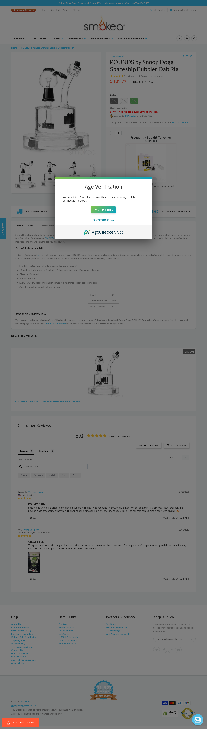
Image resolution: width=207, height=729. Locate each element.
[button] (197, 719)
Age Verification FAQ (103, 219)
